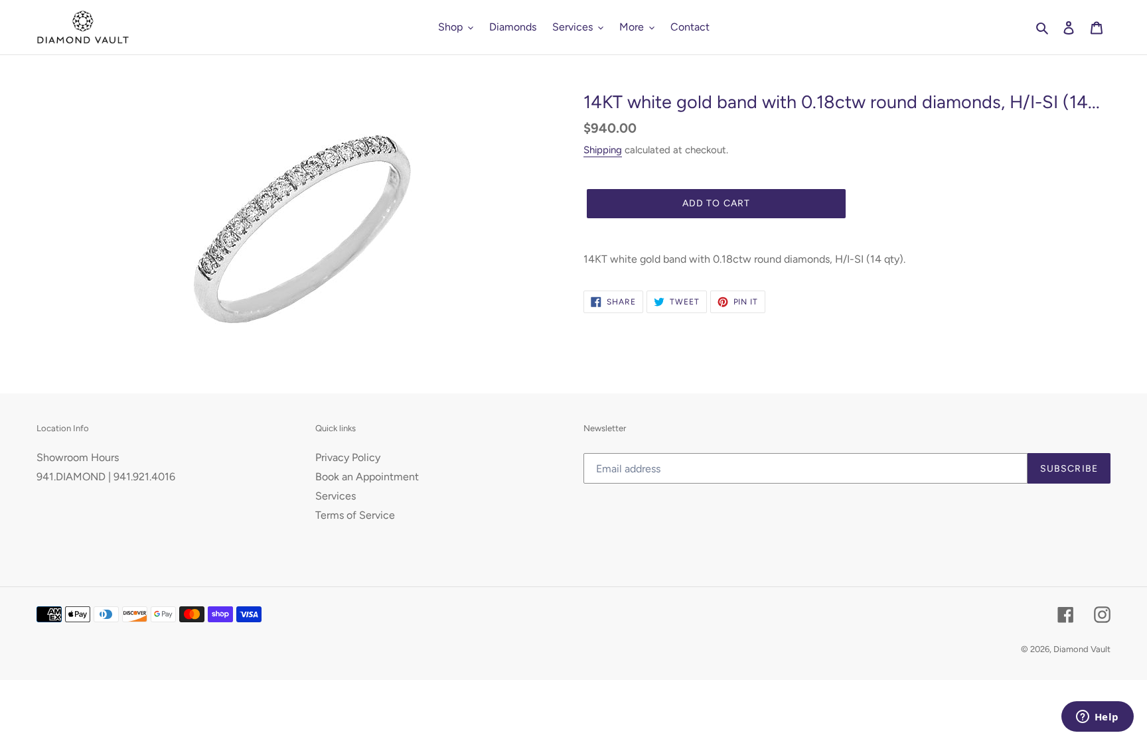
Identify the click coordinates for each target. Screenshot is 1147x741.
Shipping (602, 150)
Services (335, 496)
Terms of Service (355, 515)
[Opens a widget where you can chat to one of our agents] (1097, 717)
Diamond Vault (1081, 649)
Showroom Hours (78, 457)
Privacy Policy (347, 457)
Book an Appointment (367, 476)
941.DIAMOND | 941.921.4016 (106, 476)
